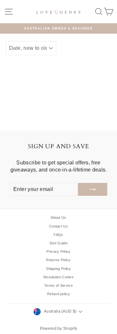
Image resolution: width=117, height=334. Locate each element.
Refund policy (58, 294)
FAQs (58, 235)
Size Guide (58, 243)
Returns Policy (58, 260)
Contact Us (58, 226)
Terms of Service (58, 285)
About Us (58, 217)
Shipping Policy (58, 269)
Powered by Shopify (58, 328)
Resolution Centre (58, 277)
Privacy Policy (58, 251)
